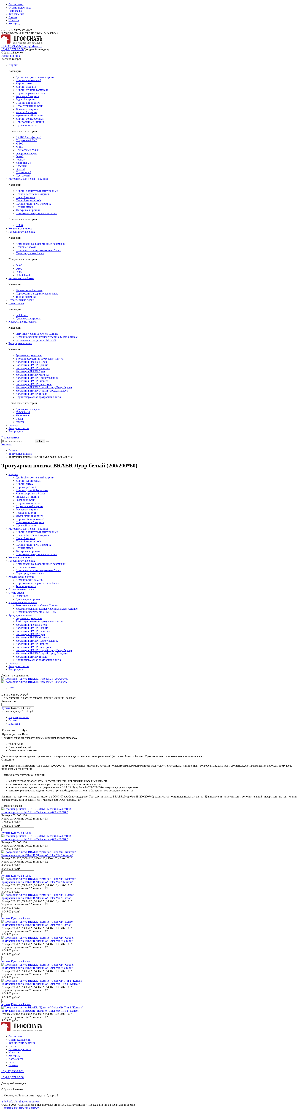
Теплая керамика (26, 296)
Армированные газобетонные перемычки (41, 243)
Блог (11, 1062)
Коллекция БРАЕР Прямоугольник (37, 377)
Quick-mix (22, 315)
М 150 (19, 146)
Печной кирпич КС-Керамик (33, 203)
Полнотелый (23, 172)
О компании (16, 4)
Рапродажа (15, 10)
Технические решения (22, 1042)
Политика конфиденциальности (20, 1107)
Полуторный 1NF (26, 140)
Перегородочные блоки (30, 253)
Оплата (13, 720)
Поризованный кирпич (30, 121)
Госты (12, 1046)
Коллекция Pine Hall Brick (31, 361)
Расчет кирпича (10, 55)
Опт (11, 687)
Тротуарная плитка (20, 343)
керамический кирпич (29, 115)
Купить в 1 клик (21, 708)
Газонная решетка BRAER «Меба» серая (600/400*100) (34, 812)
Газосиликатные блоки (22, 231)
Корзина (6, 444)
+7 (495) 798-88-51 (12, 46)
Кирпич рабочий (26, 86)
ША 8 (19, 225)
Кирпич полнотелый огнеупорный (37, 190)
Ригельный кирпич (27, 96)
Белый (19, 156)
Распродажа (16, 431)
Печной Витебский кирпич (32, 194)
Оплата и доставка (20, 7)
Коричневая (23, 415)
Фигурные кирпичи (28, 210)
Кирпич (13, 64)
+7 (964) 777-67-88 (12, 49)
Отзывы (13, 1065)
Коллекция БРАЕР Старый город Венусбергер (44, 387)
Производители (10, 437)
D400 (19, 265)
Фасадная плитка (19, 428)
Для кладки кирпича (28, 318)
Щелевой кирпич (26, 125)
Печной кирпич (25, 197)
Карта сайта (16, 1058)
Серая (19, 418)
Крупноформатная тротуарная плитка (38, 396)
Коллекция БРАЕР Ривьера (32, 380)
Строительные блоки (21, 299)
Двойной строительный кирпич (35, 77)
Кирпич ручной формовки (32, 89)
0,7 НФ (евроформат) (28, 137)
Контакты (14, 23)
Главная (13, 450)
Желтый (20, 169)
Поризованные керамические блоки (37, 293)
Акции (13, 17)
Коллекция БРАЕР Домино (32, 364)
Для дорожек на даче (28, 409)
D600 (19, 271)
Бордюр (13, 425)
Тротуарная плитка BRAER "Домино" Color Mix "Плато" (36, 897)
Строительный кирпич (29, 105)
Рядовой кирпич (25, 99)
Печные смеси (24, 206)
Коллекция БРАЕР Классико (33, 368)
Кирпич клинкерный (28, 80)
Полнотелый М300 (27, 149)
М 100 (19, 143)
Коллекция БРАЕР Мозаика (32, 374)
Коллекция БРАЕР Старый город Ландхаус (42, 390)
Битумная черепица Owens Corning (37, 333)
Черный (20, 159)
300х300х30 (23, 412)
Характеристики (19, 717)
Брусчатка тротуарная (29, 355)
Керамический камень (29, 290)
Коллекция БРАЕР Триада (31, 393)
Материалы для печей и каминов (29, 178)
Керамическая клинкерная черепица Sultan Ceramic (46, 336)
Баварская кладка (26, 153)
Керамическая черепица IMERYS (36, 340)
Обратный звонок (12, 52)
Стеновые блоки (26, 246)
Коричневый (23, 162)
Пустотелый (23, 175)
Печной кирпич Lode (28, 200)
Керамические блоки (21, 278)
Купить (5, 708)
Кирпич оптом (24, 83)
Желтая (20, 421)
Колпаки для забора (20, 228)
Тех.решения (16, 13)
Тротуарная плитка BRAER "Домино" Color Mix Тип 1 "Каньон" (40, 983)
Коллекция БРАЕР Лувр (30, 371)
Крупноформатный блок (30, 93)
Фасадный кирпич (27, 109)
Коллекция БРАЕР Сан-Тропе (34, 384)
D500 (19, 268)
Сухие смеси (16, 303)
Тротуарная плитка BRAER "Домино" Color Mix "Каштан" (37, 855)
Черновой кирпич (26, 112)
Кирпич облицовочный (30, 118)
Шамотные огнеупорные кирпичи (36, 213)
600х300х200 (23, 275)
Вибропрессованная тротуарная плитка (39, 358)
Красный (21, 165)
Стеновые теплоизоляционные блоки (38, 250)
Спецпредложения (20, 1039)
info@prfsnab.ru (33, 46)
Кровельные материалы (23, 321)
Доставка (14, 723)
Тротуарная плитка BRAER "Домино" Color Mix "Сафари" (37, 940)
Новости (14, 20)
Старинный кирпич (28, 102)
